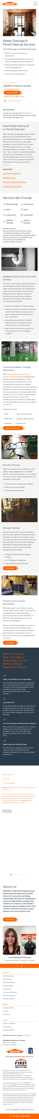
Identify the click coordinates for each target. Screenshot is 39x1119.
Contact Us (6, 1014)
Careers (5, 1011)
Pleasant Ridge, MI (25, 115)
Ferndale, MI (7, 113)
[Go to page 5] (20, 875)
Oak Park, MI (16, 113)
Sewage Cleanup (9, 231)
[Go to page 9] (28, 875)
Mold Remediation (9, 982)
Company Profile (8, 1008)
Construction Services (12, 186)
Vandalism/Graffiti (9, 241)
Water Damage (8, 976)
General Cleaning (9, 999)
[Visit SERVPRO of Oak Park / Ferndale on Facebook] (21, 966)
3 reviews (6, 779)
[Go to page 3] (15, 875)
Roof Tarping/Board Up (17, 239)
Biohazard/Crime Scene (23, 231)
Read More (9, 919)
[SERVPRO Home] (9, 3)
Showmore (6, 165)
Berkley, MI (19, 117)
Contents (19, 241)
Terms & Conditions (9, 1023)
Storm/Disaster (8, 986)
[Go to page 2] (13, 875)
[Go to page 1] (11, 875)
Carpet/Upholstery (16, 235)
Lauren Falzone (7, 774)
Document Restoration (10, 237)
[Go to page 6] (22, 875)
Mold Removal (9, 177)
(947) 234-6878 (12, 92)
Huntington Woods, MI (10, 115)
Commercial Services (11, 173)
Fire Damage (7, 979)
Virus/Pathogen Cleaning (11, 233)
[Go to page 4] (17, 875)
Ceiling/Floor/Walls (29, 235)
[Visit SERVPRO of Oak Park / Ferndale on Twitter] (17, 966)
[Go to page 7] (24, 875)
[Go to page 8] (26, 875)
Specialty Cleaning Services (14, 182)
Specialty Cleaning (9, 995)
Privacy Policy (7, 1027)
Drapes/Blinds (23, 237)
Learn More (10, 568)
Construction (7, 989)
